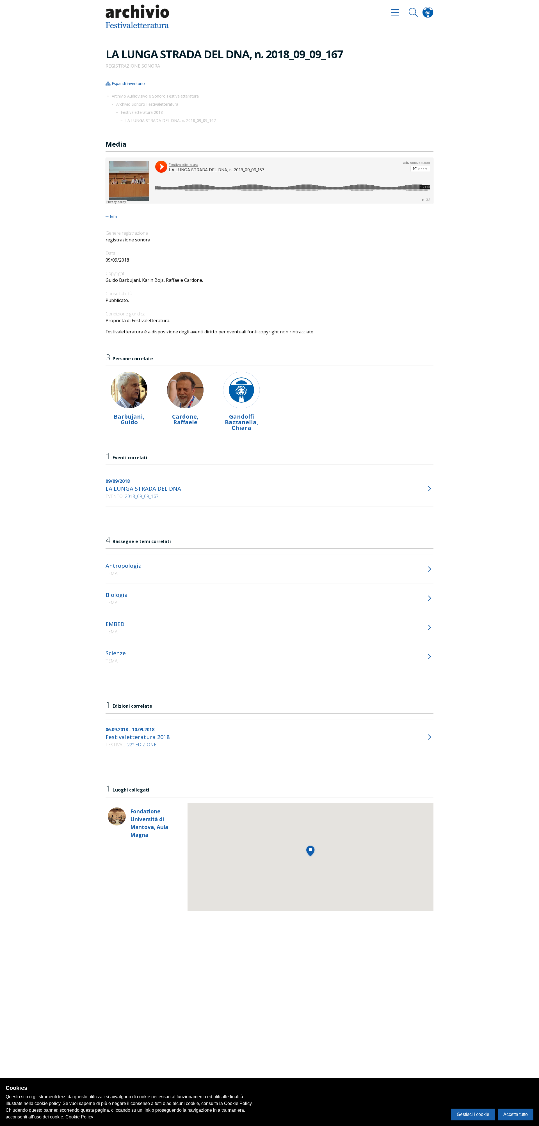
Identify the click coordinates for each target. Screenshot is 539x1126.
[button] (310, 851)
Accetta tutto (515, 1114)
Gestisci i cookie (473, 1114)
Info (113, 216)
